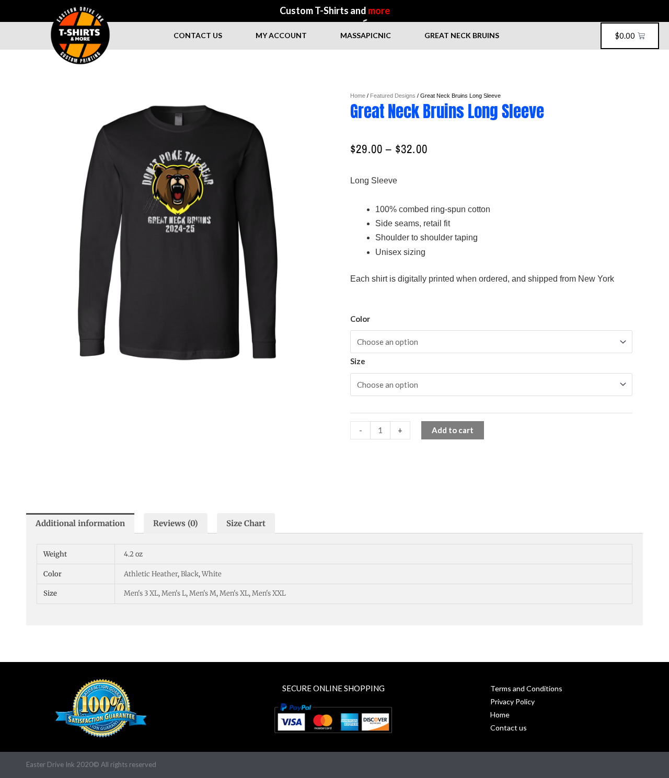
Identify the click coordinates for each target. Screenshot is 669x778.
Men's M (202, 593)
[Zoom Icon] (178, 232)
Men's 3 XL (141, 593)
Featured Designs (393, 95)
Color (360, 318)
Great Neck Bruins (461, 35)
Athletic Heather (151, 574)
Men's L (174, 593)
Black (190, 574)
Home (357, 95)
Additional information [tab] (80, 523)
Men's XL (234, 593)
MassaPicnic (365, 35)
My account (281, 35)
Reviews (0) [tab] (175, 523)
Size (357, 361)
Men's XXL (269, 593)
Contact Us (198, 35)
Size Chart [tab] (246, 523)
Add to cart (453, 430)
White (212, 574)
